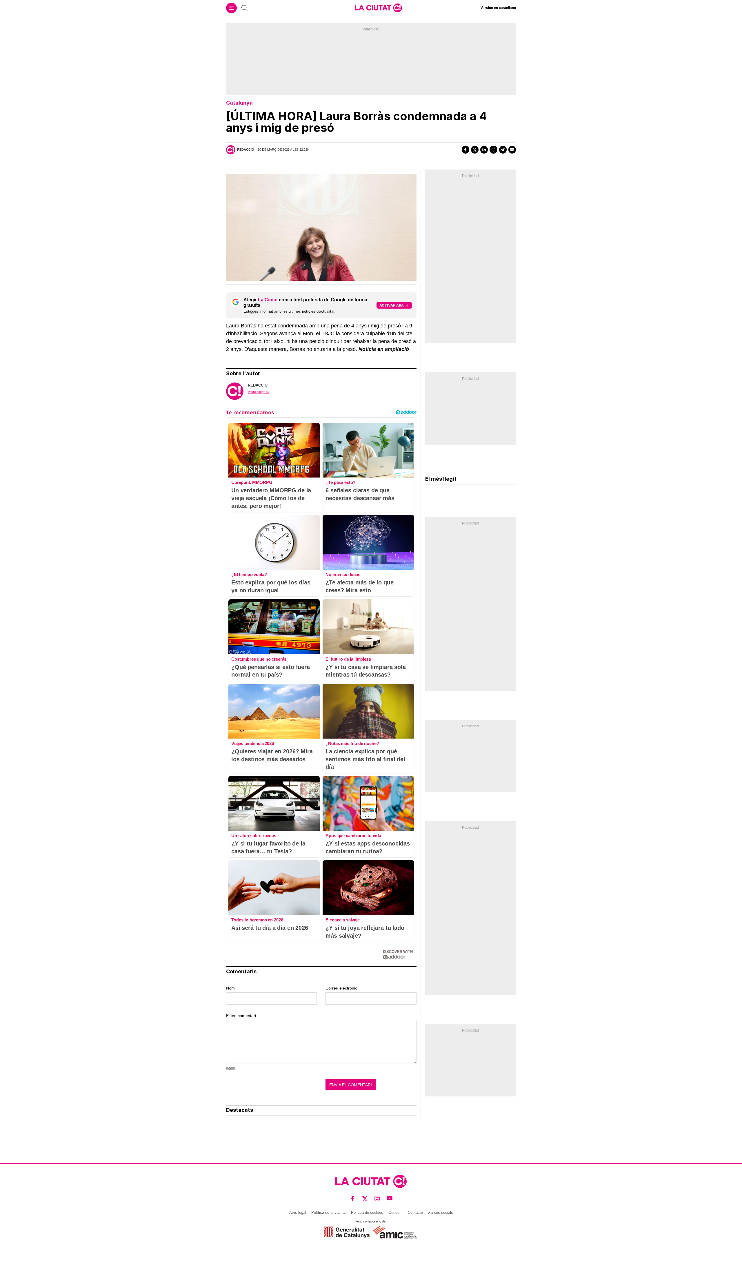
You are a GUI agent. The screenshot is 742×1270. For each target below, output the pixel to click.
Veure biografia (258, 391)
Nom (230, 988)
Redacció (245, 149)
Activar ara (391, 305)
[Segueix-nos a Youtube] (389, 1198)
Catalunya (239, 103)
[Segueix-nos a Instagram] (377, 1198)
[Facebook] (465, 149)
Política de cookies (367, 1212)
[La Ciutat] (378, 7)
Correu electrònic (341, 988)
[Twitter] (475, 149)
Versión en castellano (498, 8)
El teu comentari (241, 1015)
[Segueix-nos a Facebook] (352, 1198)
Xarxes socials (440, 1212)
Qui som (395, 1212)
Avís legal (297, 1212)
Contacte (415, 1212)
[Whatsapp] (493, 149)
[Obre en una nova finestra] (347, 1232)
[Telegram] (503, 149)
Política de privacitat (328, 1212)
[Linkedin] (484, 149)
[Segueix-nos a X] (365, 1198)
